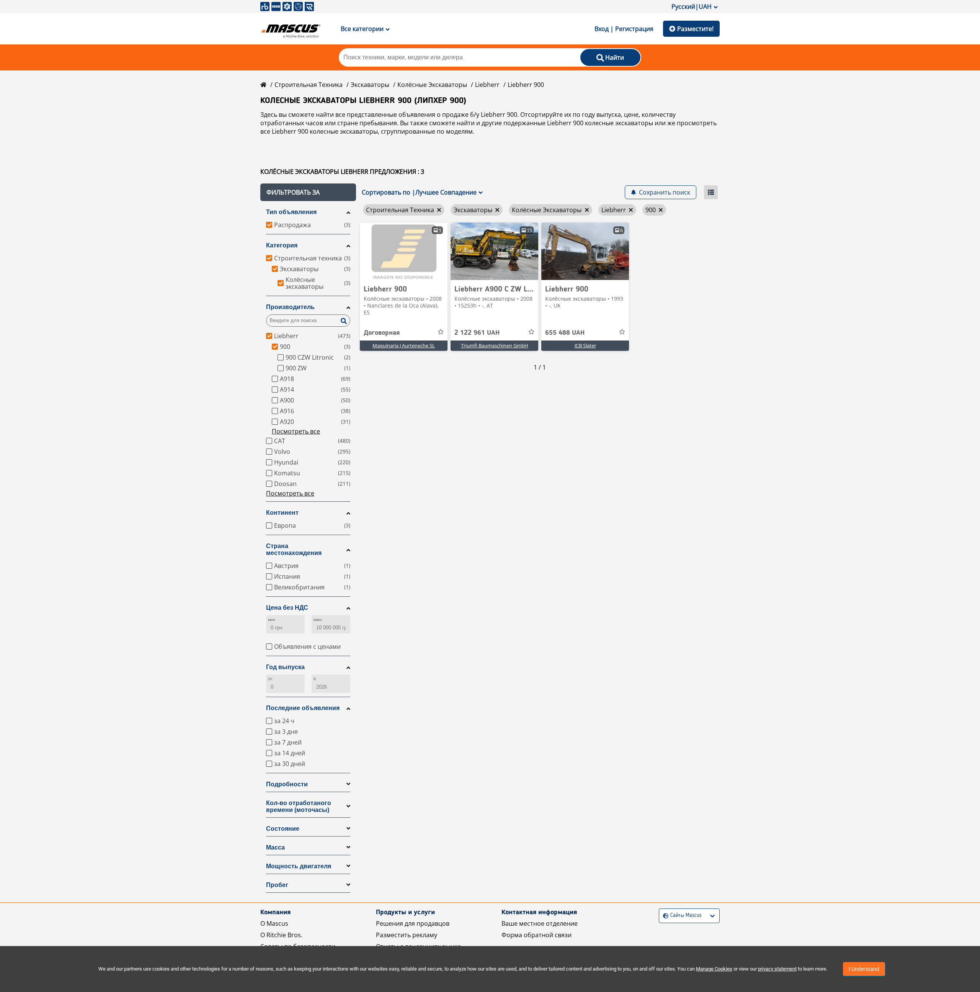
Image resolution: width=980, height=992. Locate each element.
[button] (308, 192)
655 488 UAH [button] (565, 332)
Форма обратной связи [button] (536, 935)
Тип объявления (291, 212)
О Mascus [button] (274, 923)
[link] (404, 251)
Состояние (282, 828)
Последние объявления (303, 708)
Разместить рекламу (406, 935)
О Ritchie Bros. (281, 935)
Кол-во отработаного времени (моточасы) (298, 806)
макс (318, 619)
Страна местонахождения (294, 549)
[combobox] (664, 915)
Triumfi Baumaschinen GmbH (494, 345)
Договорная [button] (382, 332)
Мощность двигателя (298, 866)
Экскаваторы (370, 84)
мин (271, 619)
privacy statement (777, 969)
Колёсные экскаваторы (432, 84)
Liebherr (487, 84)
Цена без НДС (287, 607)
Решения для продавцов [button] (412, 923)
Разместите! (695, 29)
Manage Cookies (714, 969)
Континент (282, 512)
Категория (281, 245)
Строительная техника (308, 84)
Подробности (287, 784)
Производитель (290, 307)
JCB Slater (585, 345)
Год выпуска (285, 667)
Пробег (277, 885)
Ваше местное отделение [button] (539, 923)
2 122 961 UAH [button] (477, 332)
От (270, 679)
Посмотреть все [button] (296, 431)
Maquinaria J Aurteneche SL (403, 345)
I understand (864, 969)
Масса (275, 847)
